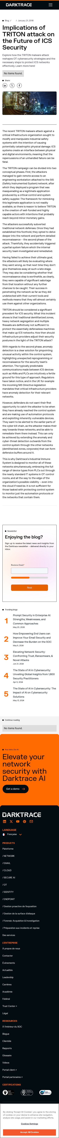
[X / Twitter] (11, 821)
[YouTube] (18, 821)
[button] (50, 4)
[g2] (24, 821)
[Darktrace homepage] (25, 815)
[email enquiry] (31, 821)
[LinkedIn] (4, 821)
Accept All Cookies (29, 1132)
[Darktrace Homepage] (19, 4)
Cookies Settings (29, 1124)
